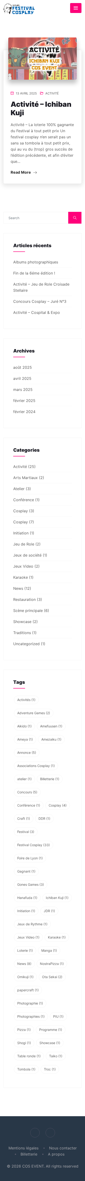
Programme (50, 1030)
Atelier (19, 488)
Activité (52, 93)
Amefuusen (51, 726)
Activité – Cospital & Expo (36, 312)
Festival (25, 832)
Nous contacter (63, 1148)
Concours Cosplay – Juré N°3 (39, 301)
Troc (50, 1069)
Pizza (24, 1030)
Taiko (55, 1056)
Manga (49, 950)
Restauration (24, 599)
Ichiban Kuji (57, 898)
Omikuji (25, 977)
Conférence (23, 499)
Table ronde (29, 1056)
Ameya (25, 739)
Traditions (22, 632)
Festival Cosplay (33, 845)
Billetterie (49, 779)
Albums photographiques (35, 262)
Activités (26, 700)
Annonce (26, 752)
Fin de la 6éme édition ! (34, 273)
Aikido (24, 726)
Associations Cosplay (36, 766)
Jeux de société (27, 555)
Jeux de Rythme (32, 924)
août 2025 (22, 367)
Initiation (21, 533)
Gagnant (26, 871)
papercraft (28, 990)
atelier (24, 779)
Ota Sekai (52, 977)
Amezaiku (51, 739)
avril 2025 (22, 378)
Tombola (26, 1069)
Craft (23, 818)
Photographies (31, 1016)
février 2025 (24, 400)
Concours (27, 792)
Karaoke (20, 577)
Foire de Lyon (30, 858)
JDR (49, 911)
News (18, 588)
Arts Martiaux (25, 477)
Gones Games (30, 884)
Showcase (22, 621)
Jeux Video (23, 566)
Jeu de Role (23, 544)
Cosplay (20, 510)
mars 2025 (23, 389)
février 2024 (24, 411)
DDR (44, 818)
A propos (56, 1154)
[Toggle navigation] (75, 8)
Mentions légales (23, 1148)
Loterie (25, 950)
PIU (58, 1016)
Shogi (24, 1043)
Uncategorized (26, 643)
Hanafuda (27, 898)
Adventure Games (33, 713)
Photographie (30, 1003)
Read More (21, 172)
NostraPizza (52, 964)
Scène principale (28, 610)
